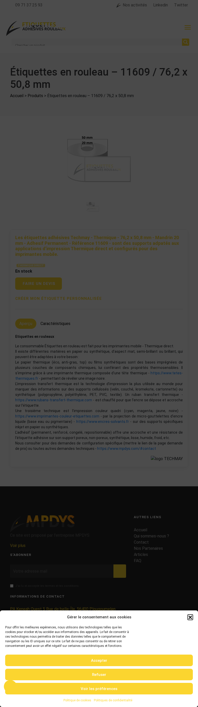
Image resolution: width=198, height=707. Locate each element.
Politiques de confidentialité (113, 700)
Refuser (99, 674)
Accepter (99, 660)
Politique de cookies (77, 700)
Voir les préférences (99, 688)
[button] (190, 617)
